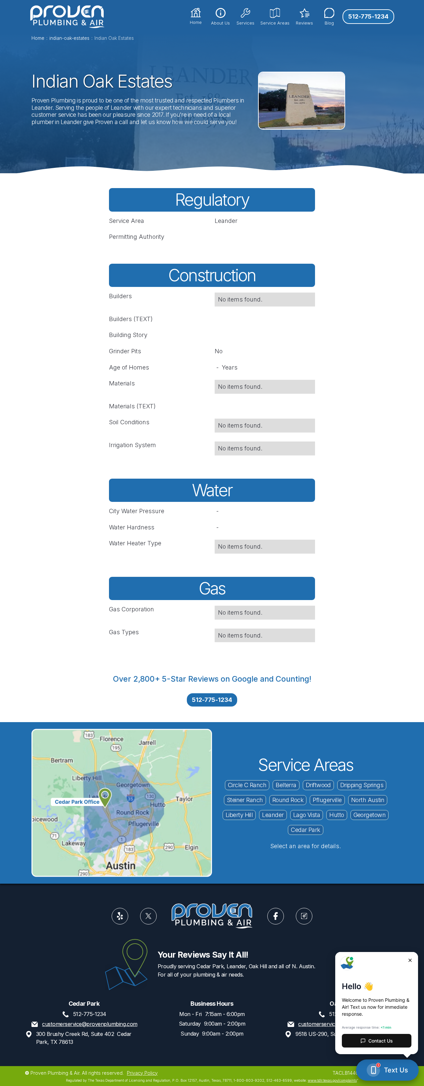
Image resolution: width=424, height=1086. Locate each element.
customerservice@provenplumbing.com (89, 1024)
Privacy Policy (142, 1072)
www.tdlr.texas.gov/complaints (332, 1080)
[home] (67, 16)
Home (37, 38)
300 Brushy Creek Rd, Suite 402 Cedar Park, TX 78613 (84, 1038)
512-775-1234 (368, 16)
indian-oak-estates (69, 38)
